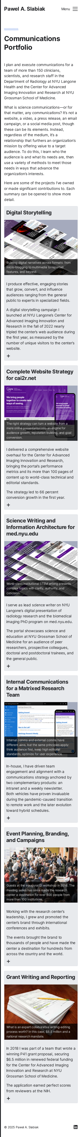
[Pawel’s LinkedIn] (75, 1127)
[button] (69, 9)
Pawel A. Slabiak (24, 9)
